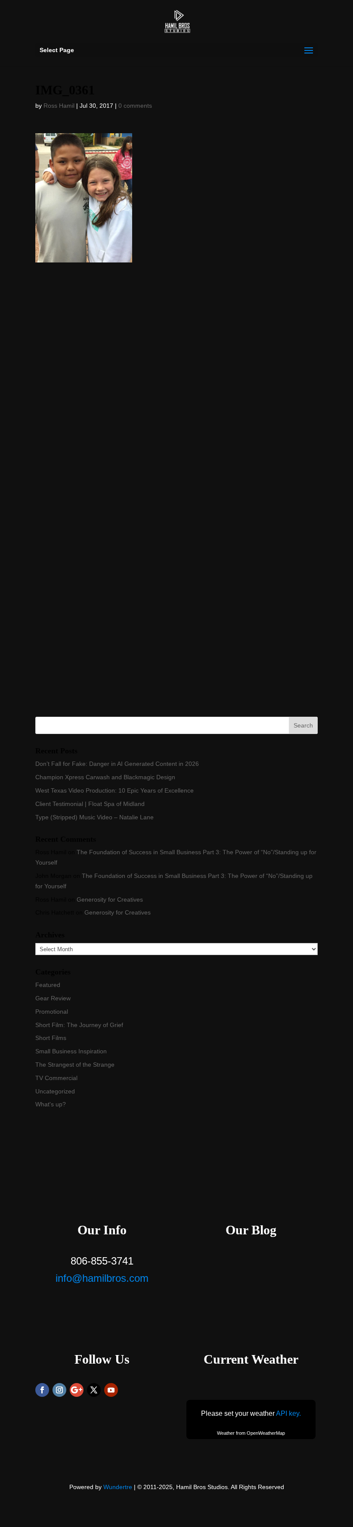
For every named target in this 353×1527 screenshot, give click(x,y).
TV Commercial (56, 1077)
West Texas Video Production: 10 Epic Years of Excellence (114, 790)
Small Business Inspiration (71, 1051)
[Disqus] (176, 370)
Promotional (51, 1011)
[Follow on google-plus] (77, 1390)
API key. (288, 1413)
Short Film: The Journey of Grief (79, 1024)
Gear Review (53, 998)
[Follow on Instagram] (59, 1390)
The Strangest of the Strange (75, 1064)
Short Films (50, 1037)
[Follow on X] (94, 1390)
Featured (47, 984)
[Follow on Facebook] (42, 1390)
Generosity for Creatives (110, 899)
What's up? (50, 1104)
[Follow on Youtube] (111, 1390)
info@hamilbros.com (102, 1278)
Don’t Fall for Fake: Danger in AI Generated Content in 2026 (117, 763)
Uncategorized (55, 1091)
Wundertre (117, 1486)
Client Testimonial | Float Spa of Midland (90, 803)
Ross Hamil (58, 105)
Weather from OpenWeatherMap (251, 1433)
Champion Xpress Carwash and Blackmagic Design (105, 777)
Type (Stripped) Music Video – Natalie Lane (94, 817)
